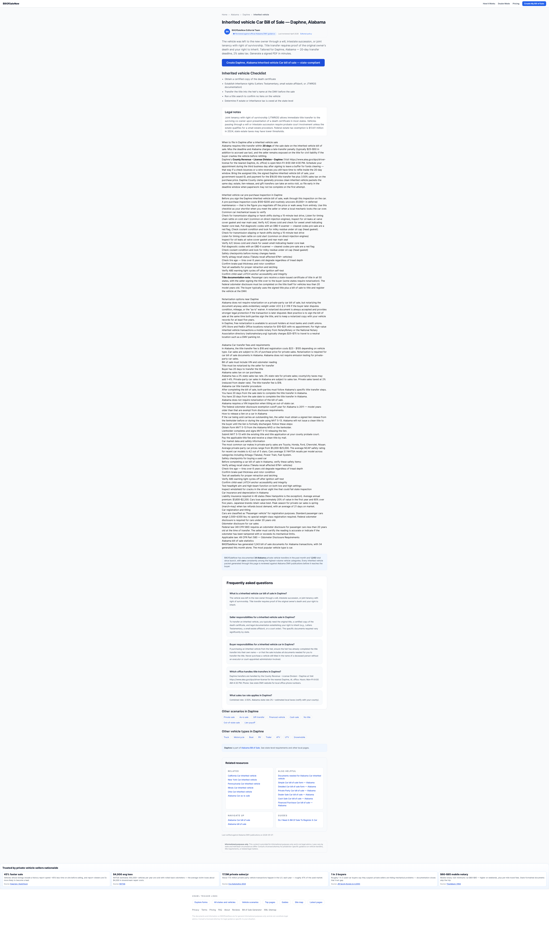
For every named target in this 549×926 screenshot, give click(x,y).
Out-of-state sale (232, 722)
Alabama (235, 14)
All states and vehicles (224, 902)
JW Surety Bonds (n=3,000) (348, 884)
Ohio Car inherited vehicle (240, 791)
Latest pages (316, 902)
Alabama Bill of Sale (250, 748)
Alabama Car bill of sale (239, 820)
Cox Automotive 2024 (237, 884)
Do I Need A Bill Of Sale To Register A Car (297, 820)
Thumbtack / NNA (453, 884)
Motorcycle (239, 737)
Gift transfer (258, 717)
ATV (278, 737)
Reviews (236, 910)
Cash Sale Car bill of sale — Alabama (295, 798)
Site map (299, 902)
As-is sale (243, 717)
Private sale (229, 717)
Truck (226, 737)
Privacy (195, 910)
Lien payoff (250, 722)
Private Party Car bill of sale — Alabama (297, 790)
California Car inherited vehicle (242, 775)
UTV (287, 737)
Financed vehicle (277, 717)
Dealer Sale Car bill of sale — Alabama (296, 794)
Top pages (270, 902)
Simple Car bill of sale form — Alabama (296, 782)
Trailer (268, 737)
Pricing (516, 3)
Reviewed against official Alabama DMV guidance (255, 34)
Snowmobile (299, 737)
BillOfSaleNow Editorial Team (246, 30)
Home (224, 14)
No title (307, 717)
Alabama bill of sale (237, 824)
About (227, 910)
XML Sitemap (270, 910)
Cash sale (294, 717)
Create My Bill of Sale (534, 3)
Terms (204, 910)
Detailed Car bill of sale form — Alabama (297, 786)
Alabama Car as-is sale (239, 795)
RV (259, 737)
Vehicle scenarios (250, 902)
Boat (251, 737)
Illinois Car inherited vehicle (240, 787)
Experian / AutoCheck (19, 884)
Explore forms (201, 902)
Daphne (246, 14)
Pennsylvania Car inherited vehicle (244, 783)
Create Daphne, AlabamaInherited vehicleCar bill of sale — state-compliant (273, 62)
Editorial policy (306, 34)
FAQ (220, 910)
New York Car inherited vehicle (242, 779)
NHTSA (122, 884)
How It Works (489, 3)
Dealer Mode (504, 3)
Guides (285, 902)
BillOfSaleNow (11, 3)
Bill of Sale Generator (252, 910)
